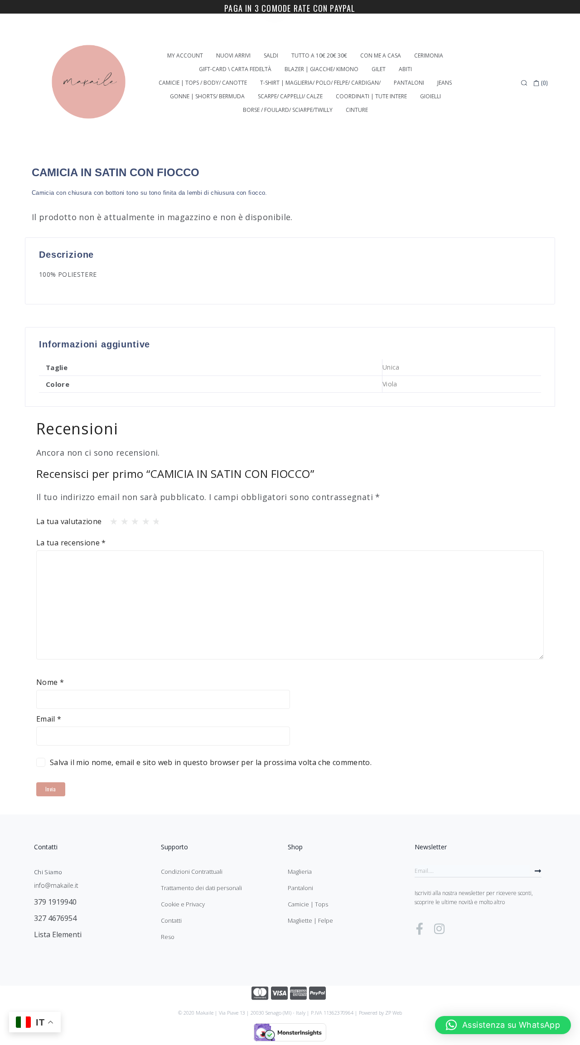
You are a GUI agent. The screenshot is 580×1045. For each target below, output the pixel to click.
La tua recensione (71, 543)
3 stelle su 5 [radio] (132, 519)
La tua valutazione (69, 521)
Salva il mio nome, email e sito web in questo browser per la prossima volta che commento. (211, 762)
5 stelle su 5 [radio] (153, 519)
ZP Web (393, 1012)
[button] (503, 1025)
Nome (50, 682)
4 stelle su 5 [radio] (143, 519)
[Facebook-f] (419, 928)
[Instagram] (439, 928)
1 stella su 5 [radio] (111, 519)
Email (49, 719)
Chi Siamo (48, 872)
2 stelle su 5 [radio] (122, 519)
